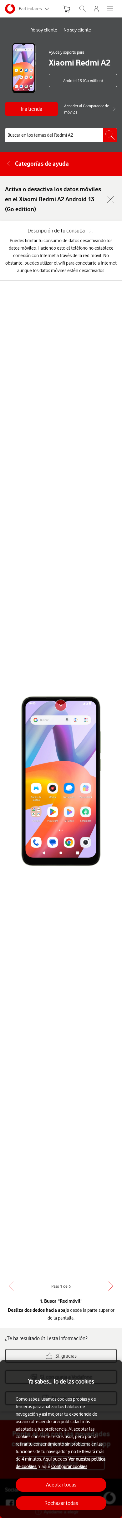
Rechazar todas (61, 1503)
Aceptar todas (61, 1484)
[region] (61, 1439)
